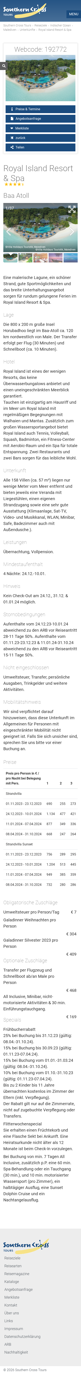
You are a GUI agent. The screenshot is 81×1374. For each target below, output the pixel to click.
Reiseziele (40, 25)
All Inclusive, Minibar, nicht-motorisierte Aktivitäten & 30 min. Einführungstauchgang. (34, 1002)
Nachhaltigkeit (16, 1352)
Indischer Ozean (60, 25)
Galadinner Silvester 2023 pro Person (30, 943)
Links (8, 1321)
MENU (73, 14)
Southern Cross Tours (17, 25)
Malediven (9, 29)
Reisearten (13, 1266)
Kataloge (11, 1281)
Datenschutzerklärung (22, 1336)
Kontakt (10, 1305)
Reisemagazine (16, 1274)
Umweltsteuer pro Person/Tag (31, 912)
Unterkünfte (27, 29)
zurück (20, 138)
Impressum (13, 1329)
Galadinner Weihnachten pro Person (29, 923)
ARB (7, 1344)
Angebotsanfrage (28, 119)
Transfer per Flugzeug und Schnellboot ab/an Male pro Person (28, 976)
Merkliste (22, 128)
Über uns (11, 1313)
